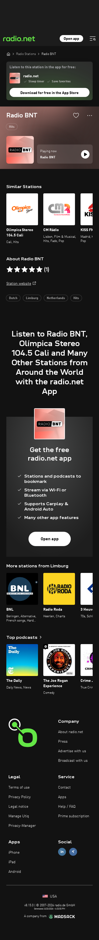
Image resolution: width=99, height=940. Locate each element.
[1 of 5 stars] (9, 269)
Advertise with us (72, 751)
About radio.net (70, 732)
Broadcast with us (73, 761)
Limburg (32, 298)
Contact (64, 787)
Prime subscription (73, 816)
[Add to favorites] (76, 115)
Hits (12, 127)
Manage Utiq (18, 816)
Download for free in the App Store (49, 93)
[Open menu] (92, 38)
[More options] (90, 115)
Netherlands (56, 298)
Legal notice (18, 807)
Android (14, 872)
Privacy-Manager (22, 826)
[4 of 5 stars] (32, 269)
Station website (18, 284)
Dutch (13, 298)
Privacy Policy (19, 797)
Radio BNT (47, 157)
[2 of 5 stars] (17, 269)
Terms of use (19, 787)
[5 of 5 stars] (39, 269)
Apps (62, 797)
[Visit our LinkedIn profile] (62, 851)
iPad (12, 862)
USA (53, 896)
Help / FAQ (67, 807)
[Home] (8, 54)
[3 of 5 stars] (24, 269)
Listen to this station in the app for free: (43, 67)
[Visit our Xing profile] (73, 851)
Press (63, 741)
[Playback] (85, 154)
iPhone (14, 852)
